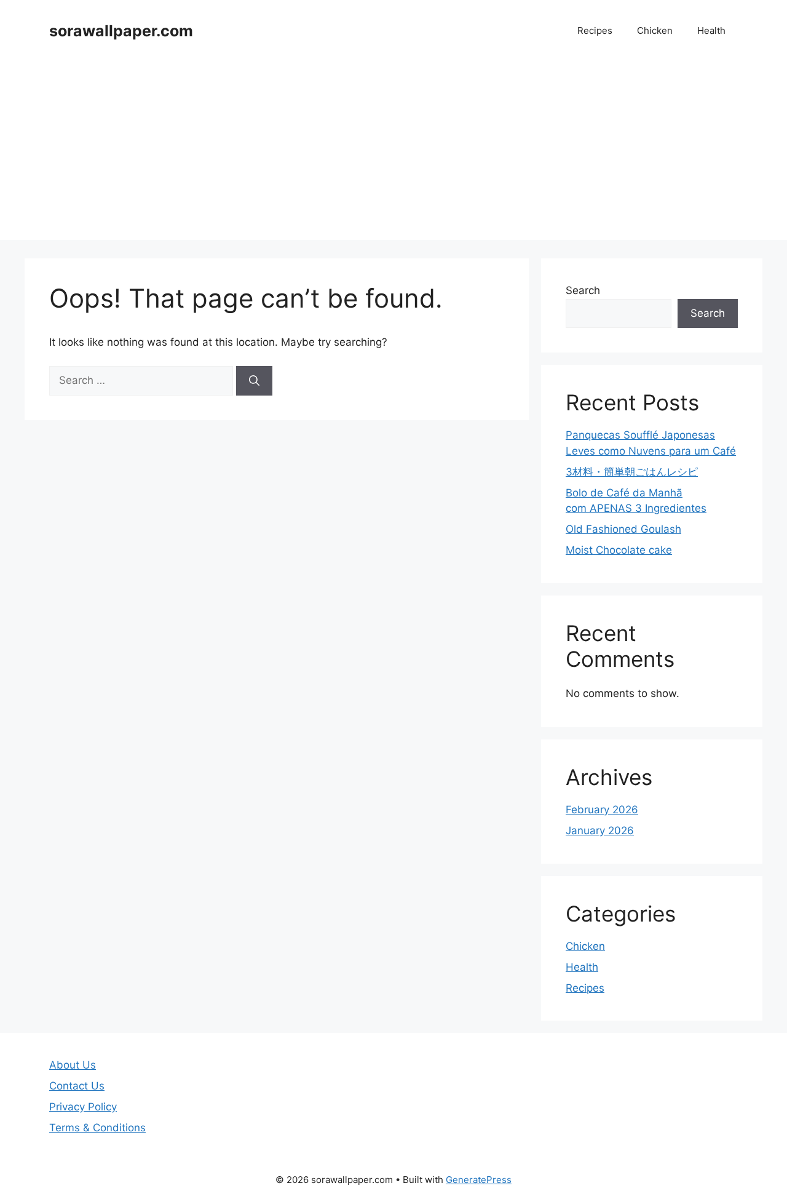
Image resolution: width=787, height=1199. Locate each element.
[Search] (254, 381)
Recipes (594, 30)
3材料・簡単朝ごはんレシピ (632, 472)
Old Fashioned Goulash (623, 529)
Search (583, 290)
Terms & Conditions (97, 1127)
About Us (72, 1065)
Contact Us (77, 1086)
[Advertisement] (393, 154)
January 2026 (600, 830)
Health (711, 30)
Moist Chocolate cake (619, 550)
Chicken (655, 30)
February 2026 (602, 809)
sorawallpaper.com (121, 31)
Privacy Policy (83, 1107)
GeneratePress (479, 1179)
